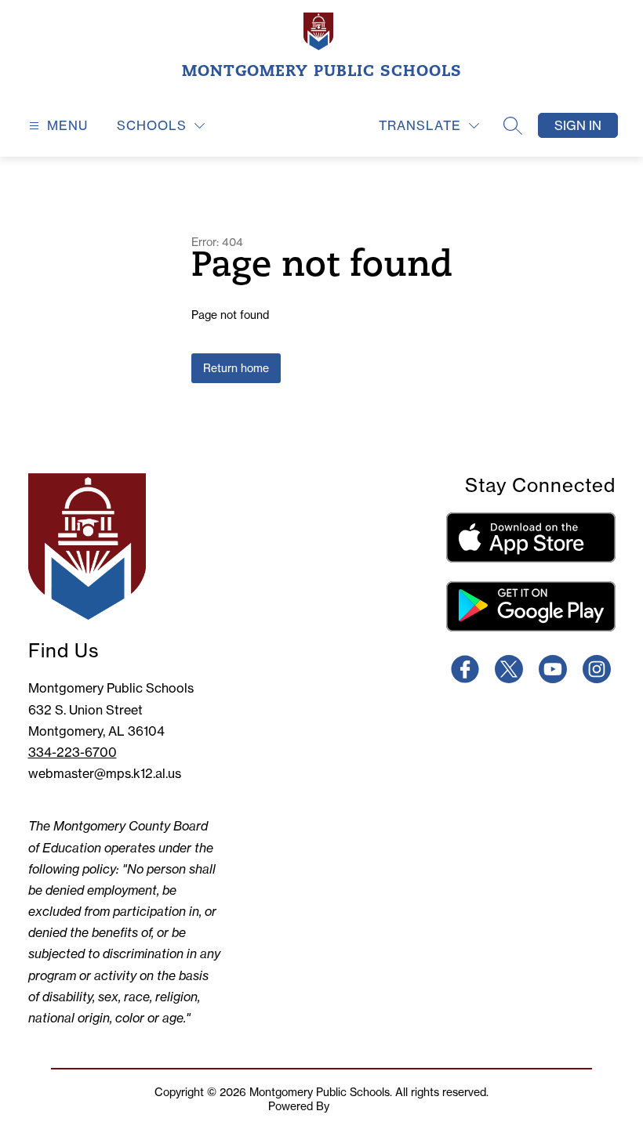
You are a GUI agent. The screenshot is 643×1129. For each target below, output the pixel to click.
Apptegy (353, 1106)
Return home (236, 368)
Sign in (577, 125)
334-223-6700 (72, 752)
